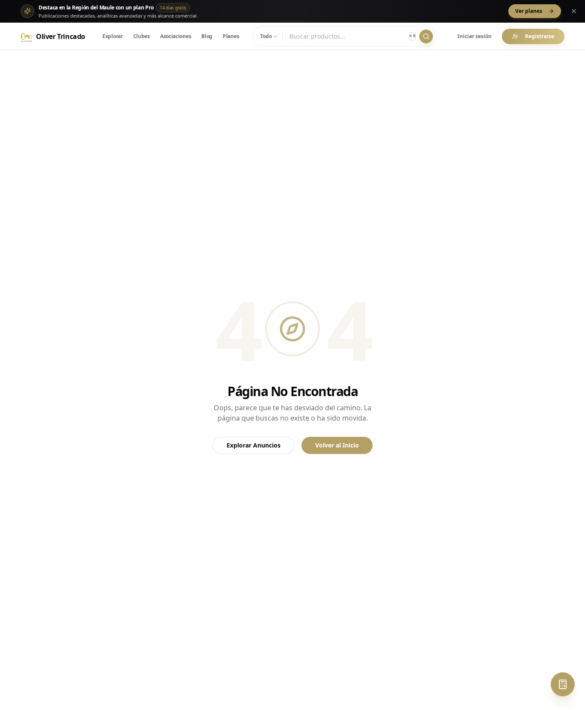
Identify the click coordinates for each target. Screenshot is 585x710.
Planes (231, 36)
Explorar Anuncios (254, 445)
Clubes (141, 36)
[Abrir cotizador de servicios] (563, 684)
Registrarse (539, 36)
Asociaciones (175, 36)
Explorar (112, 36)
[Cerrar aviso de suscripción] (574, 11)
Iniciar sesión (474, 36)
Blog (206, 36)
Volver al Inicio (337, 445)
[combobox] (269, 36)
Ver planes (528, 11)
